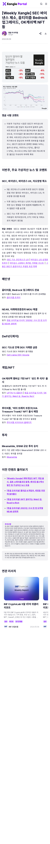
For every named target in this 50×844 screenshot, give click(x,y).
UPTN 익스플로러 (15, 393)
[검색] (41, 4)
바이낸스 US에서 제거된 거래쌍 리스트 (27, 263)
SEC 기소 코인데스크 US (18, 259)
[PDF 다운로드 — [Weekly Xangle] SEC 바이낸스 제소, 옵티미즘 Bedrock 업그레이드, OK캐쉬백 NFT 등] (45, 33)
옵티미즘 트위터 (13, 297)
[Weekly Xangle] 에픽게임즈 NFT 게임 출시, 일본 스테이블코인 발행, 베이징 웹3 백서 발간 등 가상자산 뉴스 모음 (25, 481)
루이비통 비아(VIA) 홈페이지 (19, 422)
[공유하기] (40, 33)
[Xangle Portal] (15, 3)
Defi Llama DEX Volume (18, 355)
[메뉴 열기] (46, 4)
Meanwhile (12, 457)
